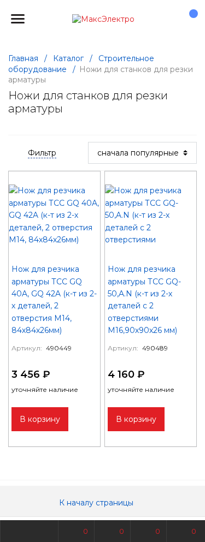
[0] (188, 19)
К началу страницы (97, 503)
